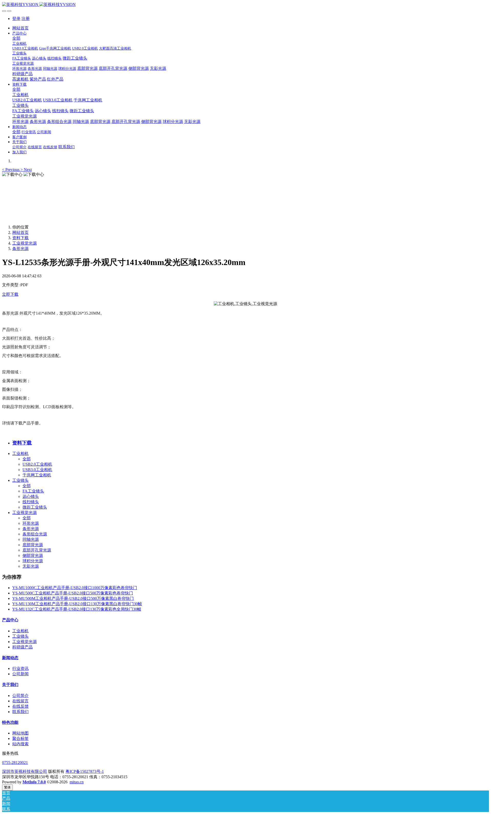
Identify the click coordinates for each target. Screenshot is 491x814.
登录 (16, 18)
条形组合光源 (35, 534)
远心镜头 (31, 496)
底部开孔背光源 (37, 550)
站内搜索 (20, 744)
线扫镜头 (31, 502)
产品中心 (10, 620)
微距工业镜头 (35, 507)
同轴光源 (31, 539)
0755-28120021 (15, 762)
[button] (11, 169)
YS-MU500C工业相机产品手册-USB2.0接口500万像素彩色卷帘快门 (72, 593)
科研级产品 (22, 647)
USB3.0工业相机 (37, 469)
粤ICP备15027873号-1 (84, 771)
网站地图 (20, 733)
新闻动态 (10, 658)
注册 (25, 18)
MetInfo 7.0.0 (34, 782)
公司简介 (20, 695)
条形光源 (20, 248)
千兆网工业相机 (37, 475)
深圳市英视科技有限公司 (24, 771)
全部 (16, 38)
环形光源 (31, 523)
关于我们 (10, 684)
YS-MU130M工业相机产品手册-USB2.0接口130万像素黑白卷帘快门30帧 (77, 604)
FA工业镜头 (33, 491)
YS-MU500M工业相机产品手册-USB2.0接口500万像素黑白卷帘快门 (73, 598)
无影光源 (31, 566)
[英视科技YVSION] (245, 4)
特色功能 (10, 722)
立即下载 (10, 294)
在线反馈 (20, 706)
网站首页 (20, 28)
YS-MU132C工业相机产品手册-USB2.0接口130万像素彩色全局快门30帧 (76, 609)
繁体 (7, 787)
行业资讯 (20, 668)
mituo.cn (77, 782)
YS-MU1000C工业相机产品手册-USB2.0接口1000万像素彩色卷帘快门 (74, 588)
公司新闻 (20, 674)
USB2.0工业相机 (37, 464)
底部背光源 (33, 545)
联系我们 (20, 711)
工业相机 (20, 453)
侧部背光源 (33, 555)
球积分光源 (33, 561)
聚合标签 (20, 738)
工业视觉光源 (24, 243)
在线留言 (20, 701)
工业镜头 (20, 480)
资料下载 (20, 238)
